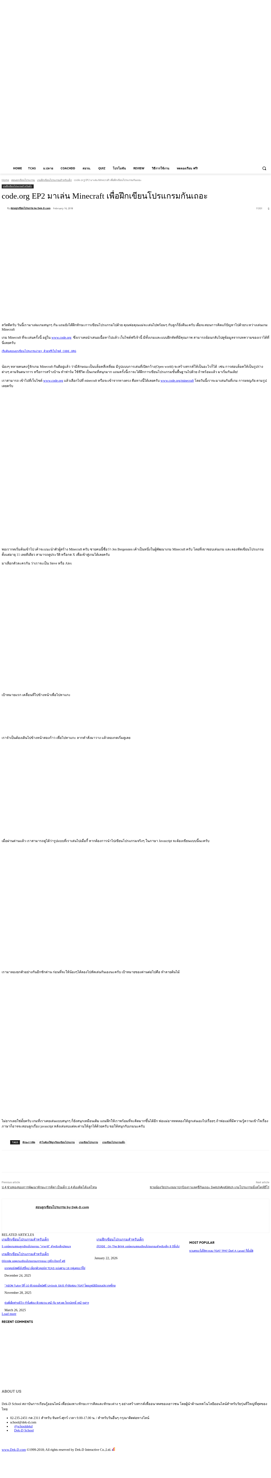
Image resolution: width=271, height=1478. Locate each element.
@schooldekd (23, 1426)
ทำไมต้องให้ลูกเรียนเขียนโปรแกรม (57, 1142)
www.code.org (61, 337)
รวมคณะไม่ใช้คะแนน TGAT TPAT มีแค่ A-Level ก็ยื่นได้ (221, 1251)
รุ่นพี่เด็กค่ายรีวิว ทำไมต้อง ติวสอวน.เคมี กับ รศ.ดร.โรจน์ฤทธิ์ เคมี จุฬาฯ (46, 1303)
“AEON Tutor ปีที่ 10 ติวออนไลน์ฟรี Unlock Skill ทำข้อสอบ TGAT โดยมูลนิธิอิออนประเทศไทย (60, 1285)
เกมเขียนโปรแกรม (88, 1142)
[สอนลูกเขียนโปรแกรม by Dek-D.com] (4, 208)
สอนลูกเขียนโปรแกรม (23, 180)
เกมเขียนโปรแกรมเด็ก (113, 1142)
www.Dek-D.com (14, 1449)
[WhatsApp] (86, 219)
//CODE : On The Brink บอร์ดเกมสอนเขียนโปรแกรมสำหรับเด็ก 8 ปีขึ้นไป (138, 1246)
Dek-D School (24, 1430)
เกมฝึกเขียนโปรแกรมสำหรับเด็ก (54, 180)
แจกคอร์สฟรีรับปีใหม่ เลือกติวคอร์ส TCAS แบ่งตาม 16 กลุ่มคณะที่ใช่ (44, 1268)
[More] (101, 219)
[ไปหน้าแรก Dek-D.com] (12, 1445)
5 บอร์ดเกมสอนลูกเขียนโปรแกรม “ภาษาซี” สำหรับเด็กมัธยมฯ (36, 1246)
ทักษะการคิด (28, 1142)
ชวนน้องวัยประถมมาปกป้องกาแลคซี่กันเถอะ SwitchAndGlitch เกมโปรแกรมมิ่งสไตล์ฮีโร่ (209, 1187)
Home (5, 180)
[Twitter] (56, 219)
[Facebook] (40, 219)
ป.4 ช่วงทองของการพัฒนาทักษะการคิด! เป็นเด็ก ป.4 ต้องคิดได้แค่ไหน (49, 1187)
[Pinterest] (71, 219)
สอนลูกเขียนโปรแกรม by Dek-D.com (30, 208)
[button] (264, 168)
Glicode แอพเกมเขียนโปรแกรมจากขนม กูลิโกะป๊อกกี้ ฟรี (33, 1261)
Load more (9, 1314)
